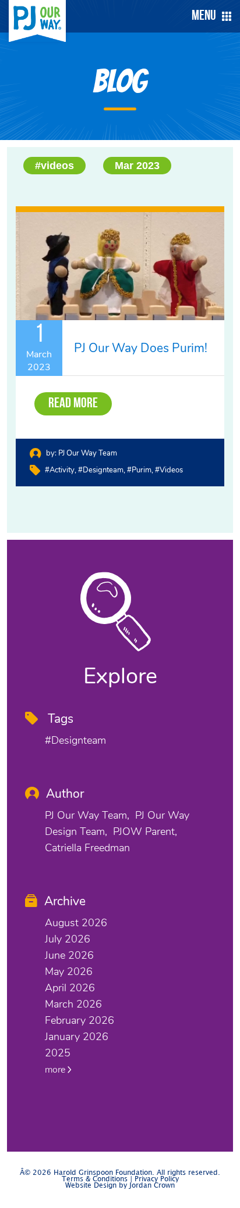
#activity (60, 470)
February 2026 (79, 1020)
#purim (139, 470)
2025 (57, 1053)
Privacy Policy (157, 1179)
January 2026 (76, 1037)
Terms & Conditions (95, 1179)
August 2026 (76, 923)
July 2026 (67, 939)
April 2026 (70, 988)
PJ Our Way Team (87, 453)
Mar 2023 (137, 165)
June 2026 (69, 955)
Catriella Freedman (87, 848)
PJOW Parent (144, 831)
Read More (73, 404)
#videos (54, 165)
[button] (208, 16)
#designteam (100, 470)
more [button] (56, 1069)
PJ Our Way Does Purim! (140, 348)
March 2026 (73, 1004)
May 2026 (69, 971)
